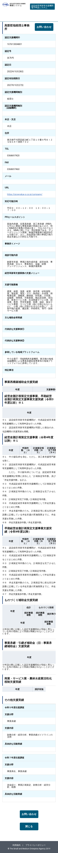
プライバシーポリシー (36, 845)
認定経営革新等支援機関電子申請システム (42, 6)
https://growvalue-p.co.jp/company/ (24, 194)
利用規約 (17, 845)
